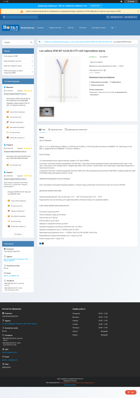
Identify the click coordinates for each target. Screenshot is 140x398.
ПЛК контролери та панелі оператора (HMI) (13, 72)
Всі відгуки (18, 234)
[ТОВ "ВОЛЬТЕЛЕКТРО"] (10, 28)
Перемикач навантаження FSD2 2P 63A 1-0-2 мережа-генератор (17, 104)
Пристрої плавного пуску (13, 66)
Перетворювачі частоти (12, 61)
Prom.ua (80, 379)
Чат (132, 392)
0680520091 (96, 6)
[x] (43, 244)
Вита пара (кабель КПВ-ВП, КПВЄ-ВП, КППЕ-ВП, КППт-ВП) (91, 42)
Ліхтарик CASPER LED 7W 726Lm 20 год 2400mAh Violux (19, 193)
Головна (40, 28)
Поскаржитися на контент (68, 383)
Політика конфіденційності (86, 383)
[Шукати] (31, 42)
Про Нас (71, 28)
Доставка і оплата (99, 28)
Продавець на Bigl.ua (70, 381)
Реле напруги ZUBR (11, 56)
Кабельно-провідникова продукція (57, 42)
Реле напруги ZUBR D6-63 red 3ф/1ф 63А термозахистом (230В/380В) (18, 99)
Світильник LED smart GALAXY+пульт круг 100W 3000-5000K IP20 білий (18, 157)
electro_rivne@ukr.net (11, 276)
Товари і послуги (55, 28)
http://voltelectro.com (9, 352)
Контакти (82, 28)
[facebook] (40, 244)
